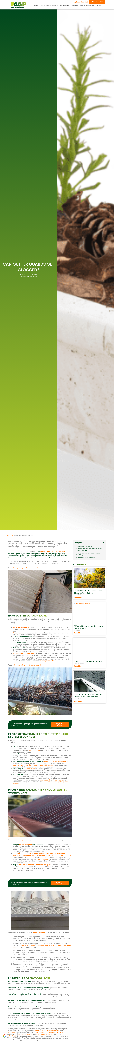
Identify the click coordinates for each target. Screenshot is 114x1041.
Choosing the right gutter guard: (26, 853)
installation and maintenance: (30, 865)
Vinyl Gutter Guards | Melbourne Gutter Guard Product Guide (88, 695)
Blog (13, 535)
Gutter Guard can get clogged (52, 551)
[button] (36, 5)
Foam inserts (18, 633)
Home (8, 535)
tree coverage (42, 859)
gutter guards (34, 750)
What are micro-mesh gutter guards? (27, 665)
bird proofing (50, 1032)
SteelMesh (55, 1031)
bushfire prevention (24, 1034)
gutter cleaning (25, 844)
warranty (32, 1007)
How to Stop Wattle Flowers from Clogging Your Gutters (88, 592)
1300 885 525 (82, 2)
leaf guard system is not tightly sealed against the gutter (40, 764)
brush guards (45, 780)
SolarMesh (12, 1032)
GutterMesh (38, 1031)
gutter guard (22, 840)
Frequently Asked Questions (86, 557)
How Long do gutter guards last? (88, 661)
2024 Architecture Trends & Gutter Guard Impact (88, 627)
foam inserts (58, 780)
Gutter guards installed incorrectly (56, 761)
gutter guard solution (48, 661)
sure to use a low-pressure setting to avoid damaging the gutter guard (42, 946)
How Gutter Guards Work (85, 546)
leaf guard (40, 1032)
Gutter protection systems (23, 653)
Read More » (79, 598)
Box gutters (30, 769)
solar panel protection (45, 1034)
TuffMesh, (47, 1031)
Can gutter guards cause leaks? (25, 568)
